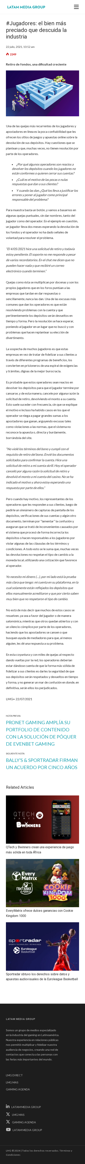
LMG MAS (12, 1082)
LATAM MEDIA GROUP (26, 1107)
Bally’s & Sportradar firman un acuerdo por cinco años (42, 763)
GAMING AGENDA (18, 1089)
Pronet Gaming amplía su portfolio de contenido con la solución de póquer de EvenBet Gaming (41, 733)
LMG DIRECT (14, 1075)
